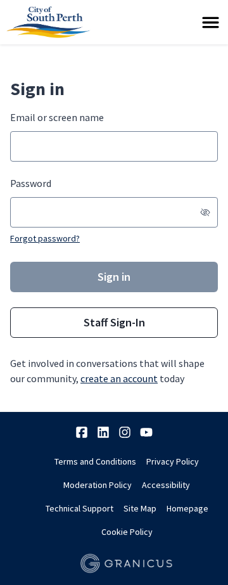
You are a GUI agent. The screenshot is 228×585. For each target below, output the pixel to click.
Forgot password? (45, 238)
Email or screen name (57, 117)
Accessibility (166, 485)
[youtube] (146, 432)
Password (30, 183)
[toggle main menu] (211, 22)
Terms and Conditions (95, 461)
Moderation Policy (97, 485)
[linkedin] (103, 432)
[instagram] (125, 432)
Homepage (187, 508)
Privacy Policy (172, 461)
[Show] (205, 212)
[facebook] (82, 432)
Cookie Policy (127, 531)
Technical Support (79, 508)
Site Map (140, 508)
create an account (119, 378)
